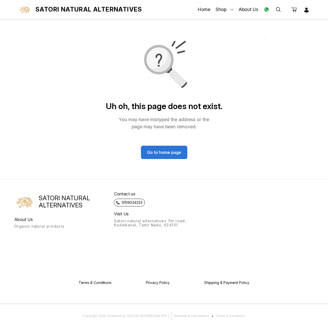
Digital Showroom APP (147, 316)
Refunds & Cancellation (191, 316)
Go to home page (164, 152)
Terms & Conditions (230, 316)
